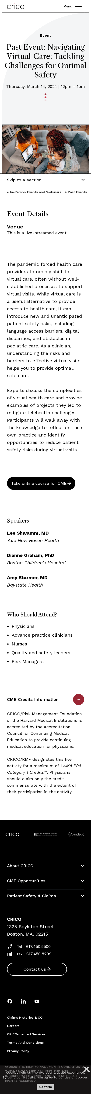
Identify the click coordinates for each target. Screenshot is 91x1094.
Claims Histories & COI (25, 1017)
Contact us (34, 969)
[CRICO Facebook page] (10, 1001)
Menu (67, 6)
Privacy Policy (18, 1051)
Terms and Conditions (25, 1042)
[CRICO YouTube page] (37, 1001)
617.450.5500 (38, 946)
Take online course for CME (38, 483)
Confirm (45, 1087)
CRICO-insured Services (26, 1034)
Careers (13, 1026)
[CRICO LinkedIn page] (23, 1001)
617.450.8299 (39, 953)
